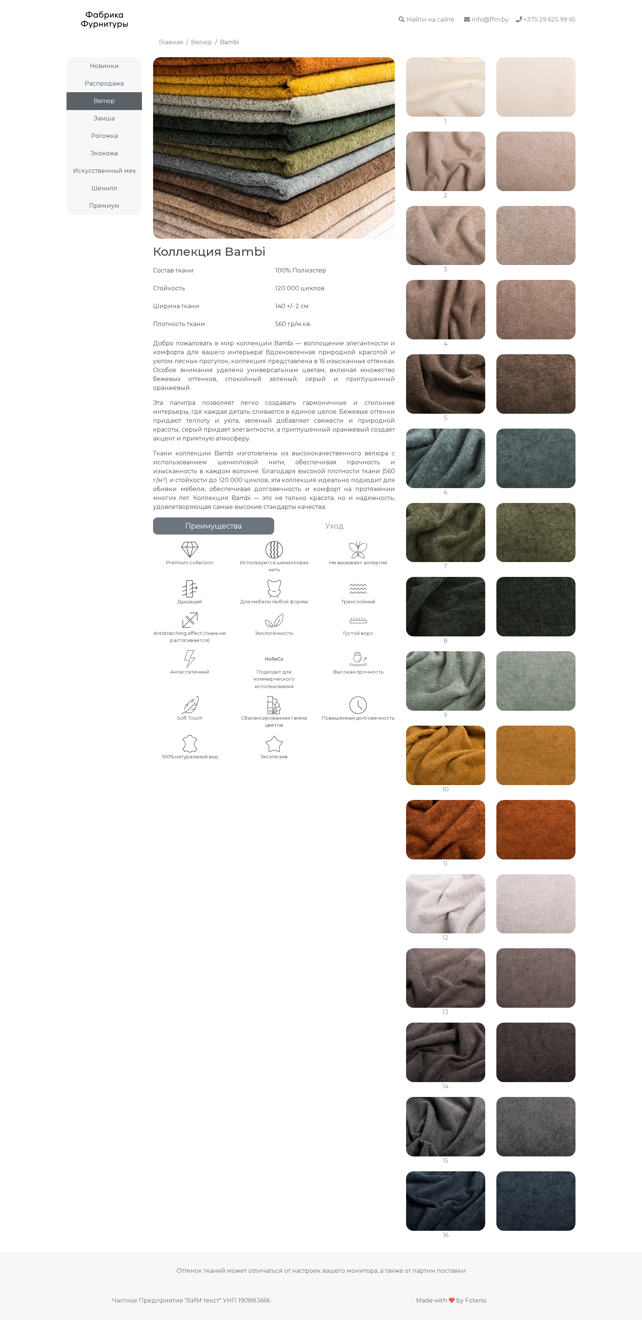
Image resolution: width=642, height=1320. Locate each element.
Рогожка (104, 135)
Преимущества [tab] (213, 526)
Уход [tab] (334, 526)
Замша (104, 118)
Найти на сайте (429, 19)
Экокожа (104, 153)
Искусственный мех (104, 170)
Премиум (104, 205)
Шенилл (104, 188)
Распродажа (104, 83)
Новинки (104, 66)
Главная (171, 42)
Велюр (104, 100)
